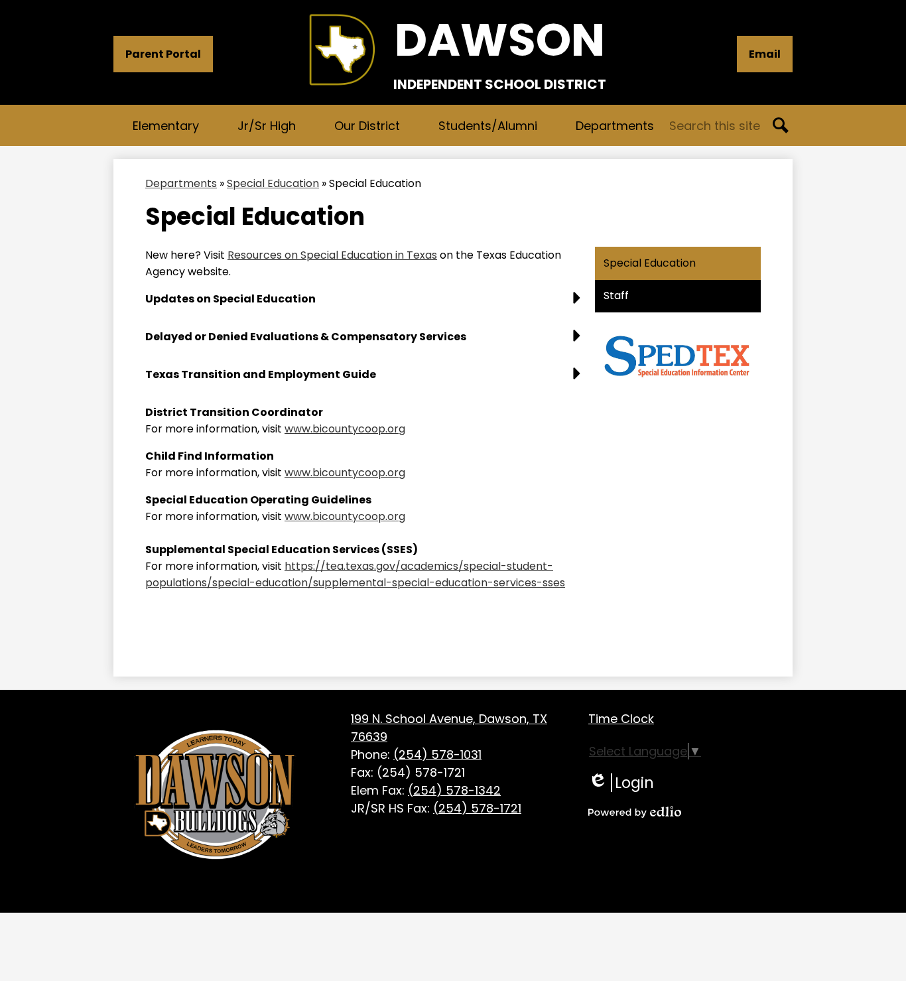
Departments (181, 183)
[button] (165, 125)
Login (621, 782)
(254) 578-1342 (454, 790)
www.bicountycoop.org (345, 428)
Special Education (273, 183)
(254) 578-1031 (437, 754)
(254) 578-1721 (477, 808)
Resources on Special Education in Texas (332, 255)
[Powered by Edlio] (634, 811)
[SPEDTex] (677, 386)
